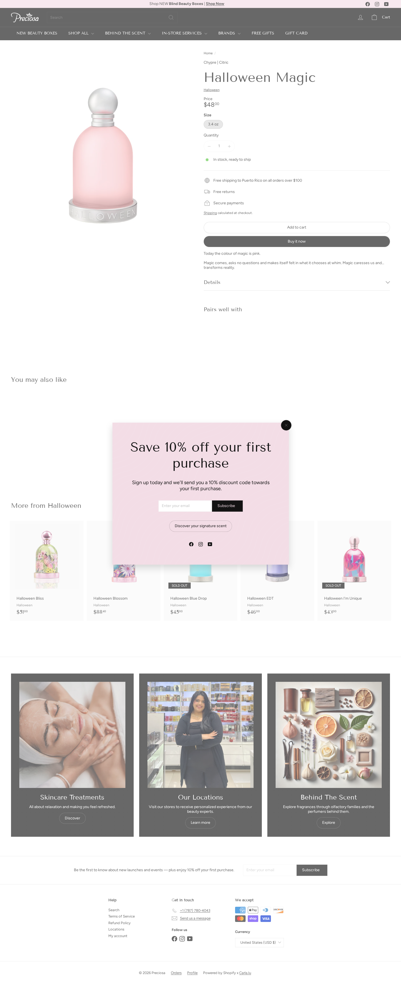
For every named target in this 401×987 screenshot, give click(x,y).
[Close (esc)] (286, 425)
